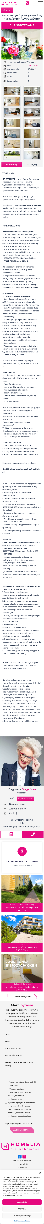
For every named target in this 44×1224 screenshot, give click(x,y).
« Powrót (7, 10)
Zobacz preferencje (22, 1215)
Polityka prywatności (22, 1221)
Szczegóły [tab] (32, 164)
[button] (40, 1172)
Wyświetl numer (25, 798)
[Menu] (40, 3)
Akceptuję (22, 1202)
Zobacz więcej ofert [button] (22, 997)
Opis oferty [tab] (11, 164)
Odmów (22, 1209)
